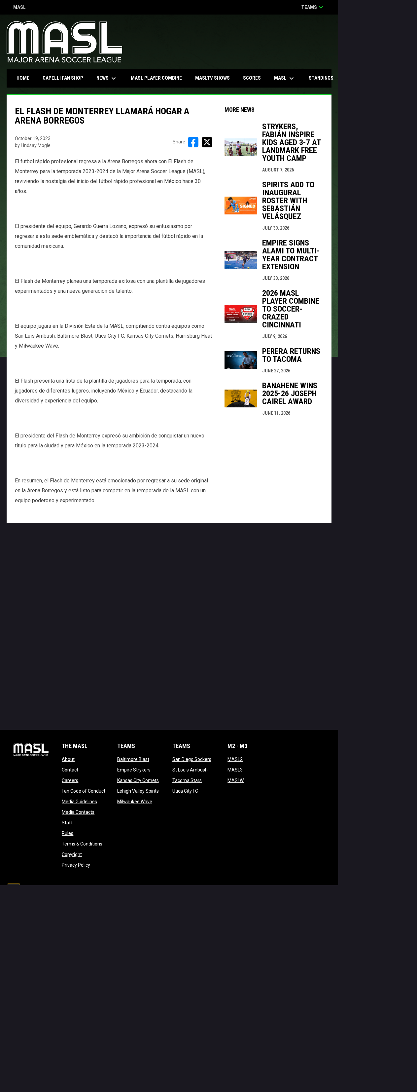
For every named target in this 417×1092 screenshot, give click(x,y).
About (68, 759)
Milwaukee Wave (134, 801)
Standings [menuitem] (321, 78)
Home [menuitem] (23, 78)
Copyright (72, 854)
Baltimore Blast (133, 759)
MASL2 (235, 759)
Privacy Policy (76, 865)
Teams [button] (313, 7)
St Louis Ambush (190, 769)
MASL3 (235, 769)
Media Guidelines (79, 801)
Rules (67, 833)
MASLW (235, 780)
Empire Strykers (134, 769)
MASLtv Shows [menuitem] (212, 78)
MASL (19, 7)
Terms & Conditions (82, 844)
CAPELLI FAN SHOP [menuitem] (65, 78)
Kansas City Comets (138, 780)
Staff (67, 822)
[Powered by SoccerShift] (13, 890)
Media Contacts (78, 812)
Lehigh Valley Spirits (138, 791)
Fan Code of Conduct (83, 791)
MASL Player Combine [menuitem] (156, 78)
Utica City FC (185, 791)
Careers (70, 780)
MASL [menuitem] (284, 78)
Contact (70, 769)
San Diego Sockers (191, 759)
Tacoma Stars (187, 780)
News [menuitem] (107, 78)
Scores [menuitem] (252, 78)
